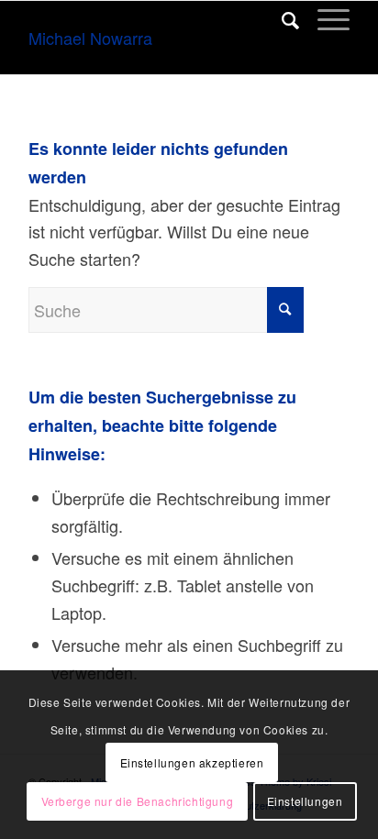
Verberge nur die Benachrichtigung (137, 801)
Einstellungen (305, 801)
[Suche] (281, 19)
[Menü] (324, 19)
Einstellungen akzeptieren (192, 762)
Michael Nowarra (90, 38)
